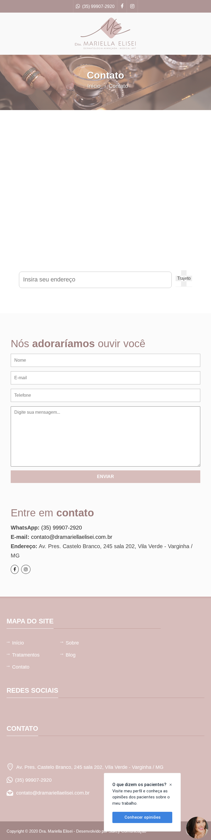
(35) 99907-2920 (97, 6)
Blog (71, 655)
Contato (20, 667)
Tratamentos (26, 655)
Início (94, 86)
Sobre (72, 643)
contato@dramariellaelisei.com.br (71, 537)
